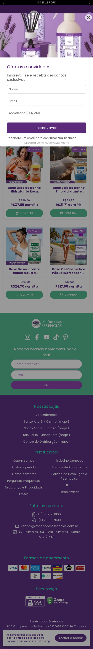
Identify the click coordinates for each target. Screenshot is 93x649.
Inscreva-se (47, 127)
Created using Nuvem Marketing (46, 143)
